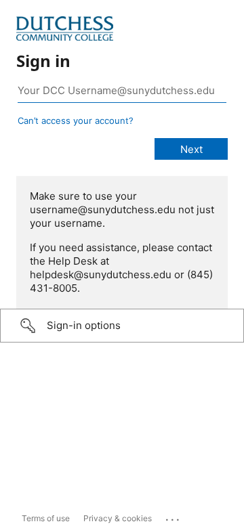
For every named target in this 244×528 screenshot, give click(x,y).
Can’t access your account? (76, 120)
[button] (122, 325)
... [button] (173, 516)
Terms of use (46, 518)
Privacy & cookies (117, 518)
